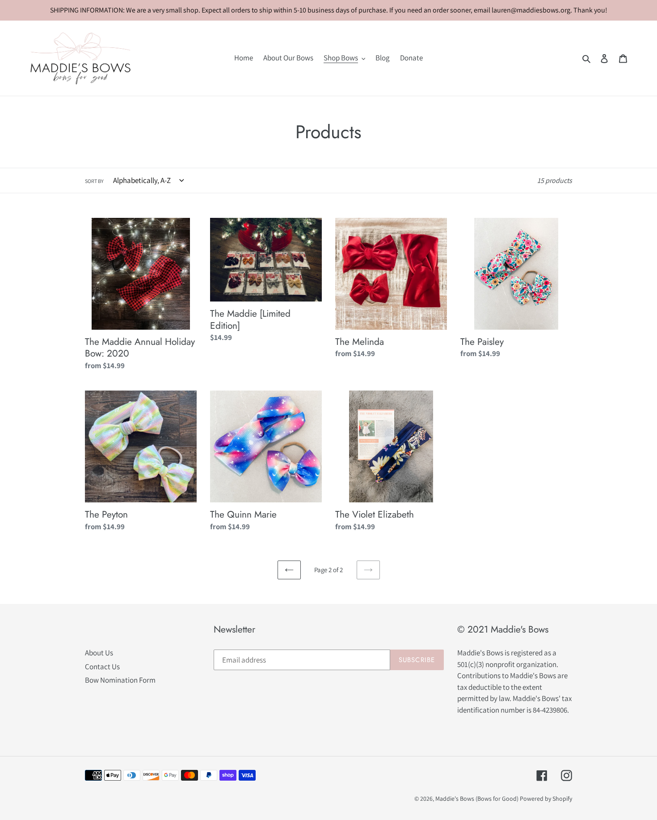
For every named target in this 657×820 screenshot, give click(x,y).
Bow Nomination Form (120, 680)
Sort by (94, 181)
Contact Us (102, 666)
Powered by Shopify (546, 799)
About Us (99, 653)
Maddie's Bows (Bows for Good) (476, 799)
